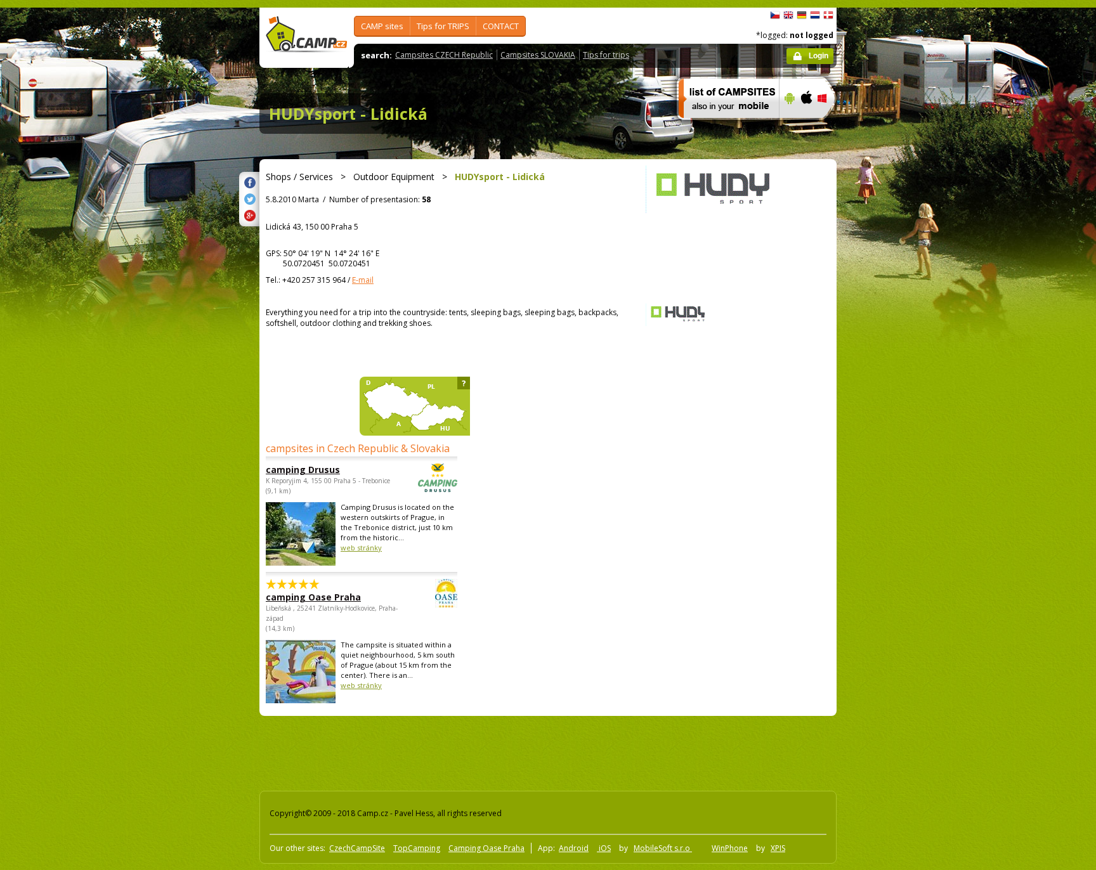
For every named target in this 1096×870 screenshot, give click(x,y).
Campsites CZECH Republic (444, 54)
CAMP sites (382, 26)
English (788, 15)
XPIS (778, 848)
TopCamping (416, 848)
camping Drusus (303, 470)
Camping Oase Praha (486, 848)
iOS (604, 848)
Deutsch (802, 15)
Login (818, 55)
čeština (775, 15)
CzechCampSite (357, 848)
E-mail (363, 280)
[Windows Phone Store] (829, 126)
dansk (828, 15)
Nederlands (815, 15)
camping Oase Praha (313, 597)
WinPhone (730, 848)
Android (574, 848)
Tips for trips (606, 54)
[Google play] (788, 126)
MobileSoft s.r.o (663, 848)
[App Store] (805, 126)
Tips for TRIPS (443, 26)
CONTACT (501, 26)
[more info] (723, 126)
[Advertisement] (890, 388)
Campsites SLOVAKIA (537, 54)
